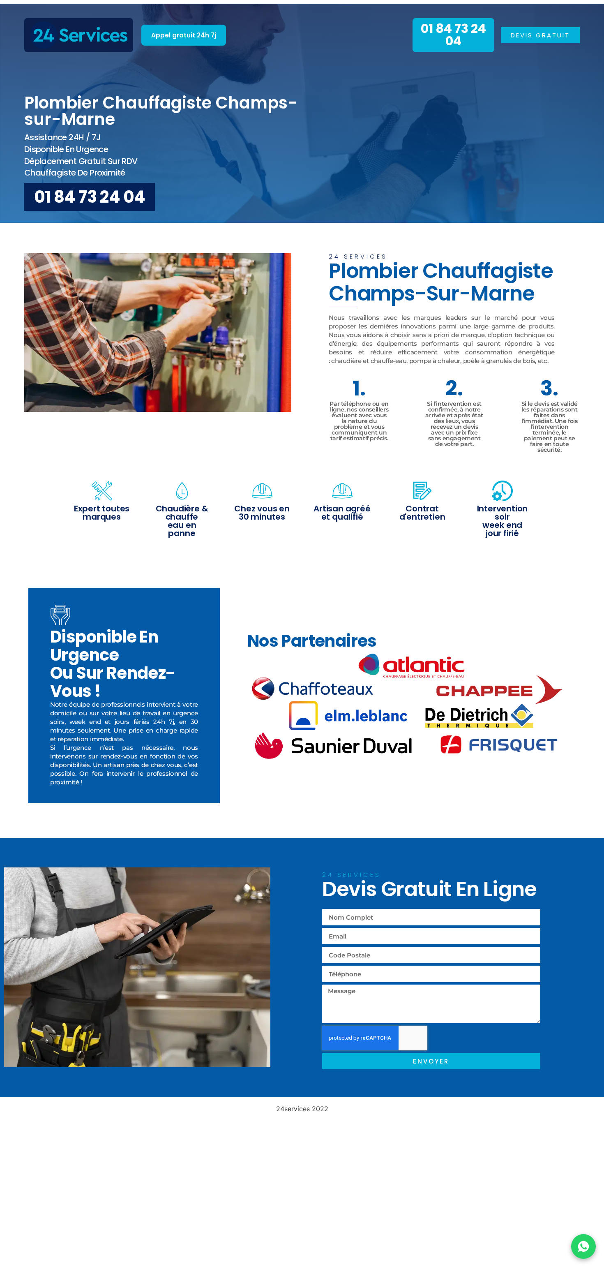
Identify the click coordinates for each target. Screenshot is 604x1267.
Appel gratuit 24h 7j (183, 35)
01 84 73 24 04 (453, 35)
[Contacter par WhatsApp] (583, 1246)
